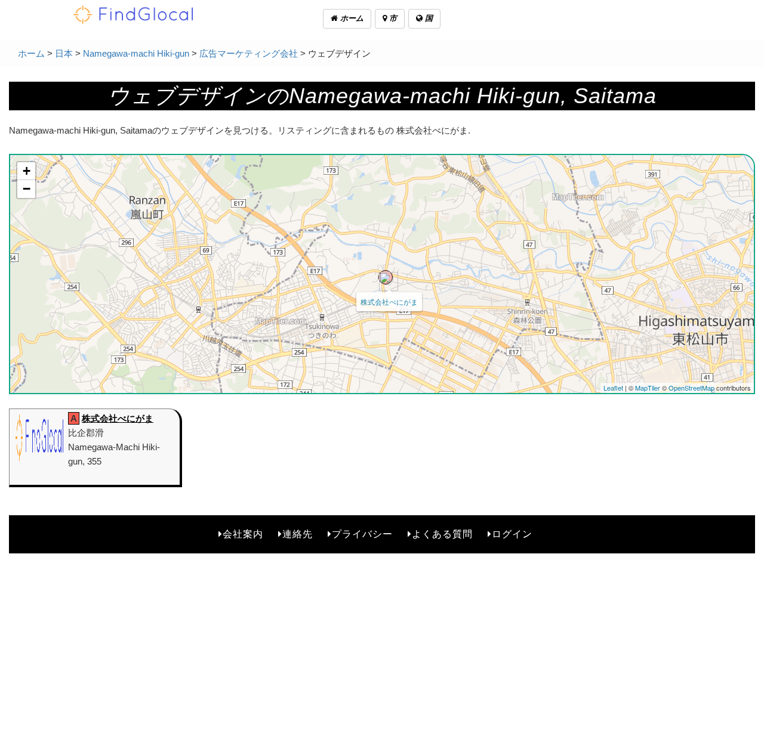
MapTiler (647, 387)
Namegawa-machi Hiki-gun (136, 53)
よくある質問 (442, 534)
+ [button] (26, 170)
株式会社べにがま (389, 301)
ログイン (512, 534)
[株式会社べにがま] (385, 277)
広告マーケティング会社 (248, 53)
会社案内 (243, 534)
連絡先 (297, 534)
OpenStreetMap (691, 387)
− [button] (26, 188)
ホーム (350, 18)
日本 (64, 53)
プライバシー (362, 534)
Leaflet (613, 387)
